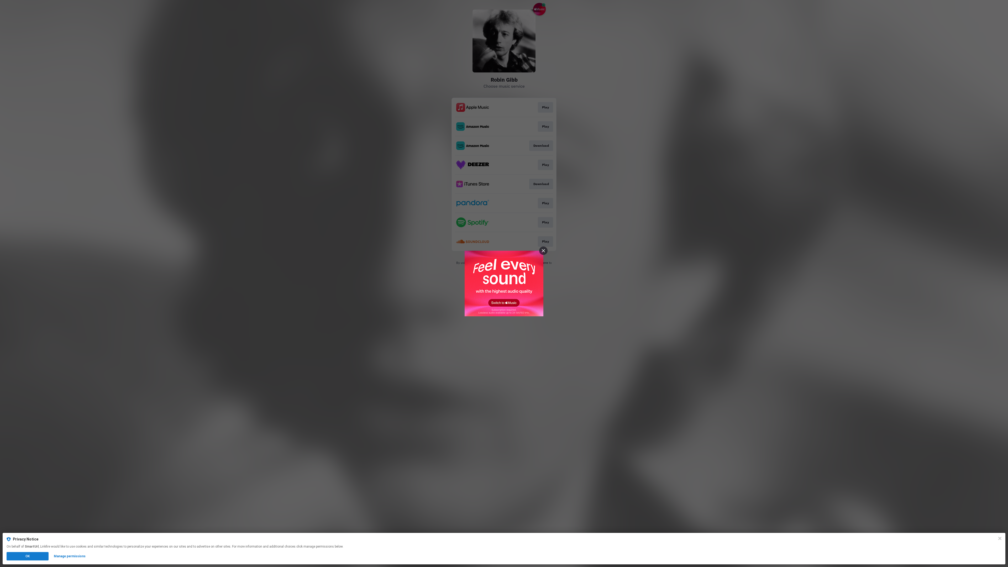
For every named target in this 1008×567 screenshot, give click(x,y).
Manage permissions (70, 556)
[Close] (1000, 538)
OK (27, 556)
